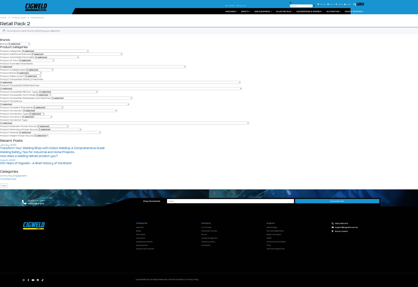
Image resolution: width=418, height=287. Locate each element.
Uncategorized (8, 179)
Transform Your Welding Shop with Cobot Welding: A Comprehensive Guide (52, 148)
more (3, 185)
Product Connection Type (14, 114)
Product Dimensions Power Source (19, 129)
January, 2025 (8, 145)
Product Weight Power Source (16, 135)
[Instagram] (23, 280)
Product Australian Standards (16, 63)
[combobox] (301, 5)
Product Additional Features (15, 54)
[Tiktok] (42, 280)
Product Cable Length (12, 76)
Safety (245, 11)
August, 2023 (7, 160)
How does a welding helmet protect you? (29, 155)
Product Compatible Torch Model (17, 95)
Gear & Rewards (353, 11)
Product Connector (10, 117)
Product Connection (11, 110)
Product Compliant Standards (16, 107)
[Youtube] (33, 280)
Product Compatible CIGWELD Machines (21, 79)
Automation (332, 11)
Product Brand (8, 73)
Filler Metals (283, 11)
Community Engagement (13, 175)
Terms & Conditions (176, 279)
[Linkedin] (38, 280)
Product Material (9, 132)
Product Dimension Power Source (18, 126)
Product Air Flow (9, 60)
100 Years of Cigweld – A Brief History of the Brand (36, 163)
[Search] (291, 2)
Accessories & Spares (308, 11)
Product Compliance (11, 101)
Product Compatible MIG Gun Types (19, 92)
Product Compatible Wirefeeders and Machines (25, 98)
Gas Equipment (262, 11)
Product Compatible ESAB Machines (19, 85)
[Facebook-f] (28, 280)
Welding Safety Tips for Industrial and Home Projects (37, 152)
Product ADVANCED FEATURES (17, 57)
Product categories (10, 51)
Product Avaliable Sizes (12, 70)
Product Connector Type (13, 120)
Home (3, 17)
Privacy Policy (192, 279)
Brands (4, 44)
